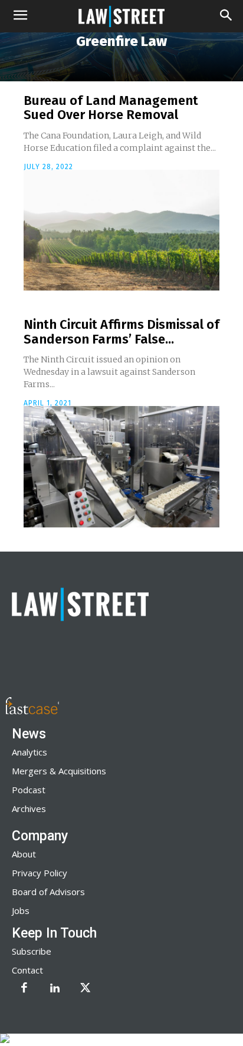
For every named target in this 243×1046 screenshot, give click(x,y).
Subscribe (31, 951)
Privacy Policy (39, 873)
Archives (29, 808)
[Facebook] (24, 988)
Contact (27, 970)
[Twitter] (85, 988)
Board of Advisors (48, 891)
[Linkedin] (54, 988)
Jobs (20, 910)
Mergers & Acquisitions (59, 771)
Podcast (28, 790)
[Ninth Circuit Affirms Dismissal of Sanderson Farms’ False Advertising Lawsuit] (121, 466)
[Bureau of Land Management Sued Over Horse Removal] (121, 230)
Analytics (29, 752)
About (24, 854)
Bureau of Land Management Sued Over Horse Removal (111, 108)
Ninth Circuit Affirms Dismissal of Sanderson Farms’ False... (121, 331)
